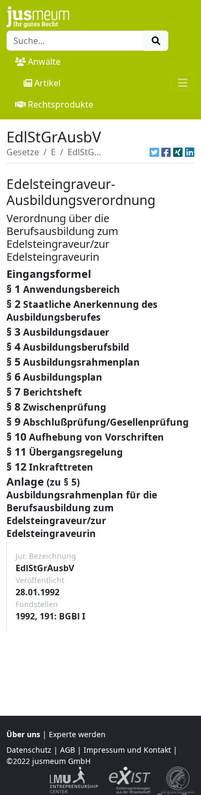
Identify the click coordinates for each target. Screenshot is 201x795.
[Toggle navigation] (183, 83)
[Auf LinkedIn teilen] (190, 152)
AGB (67, 750)
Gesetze (22, 152)
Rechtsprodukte (60, 104)
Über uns (23, 734)
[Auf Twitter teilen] (154, 152)
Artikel (47, 83)
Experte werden (77, 734)
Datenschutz (28, 750)
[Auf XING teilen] (178, 152)
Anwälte (44, 61)
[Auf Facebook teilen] (166, 152)
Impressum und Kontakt (127, 750)
